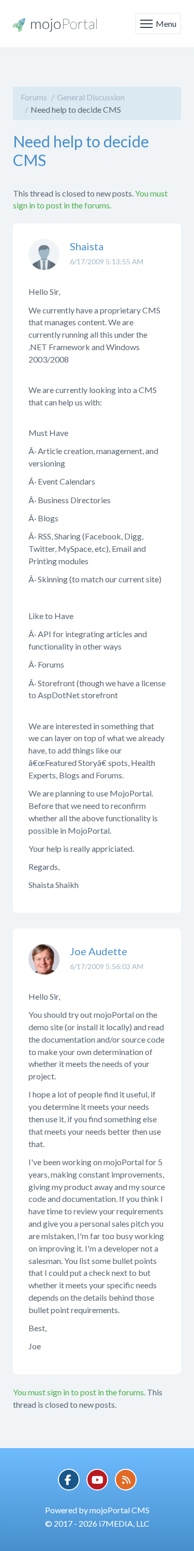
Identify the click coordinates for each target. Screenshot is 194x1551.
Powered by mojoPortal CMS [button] (97, 1510)
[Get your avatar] (43, 262)
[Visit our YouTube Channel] (97, 1479)
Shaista (86, 246)
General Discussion (91, 97)
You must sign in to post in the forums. (79, 1392)
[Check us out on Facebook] (69, 1479)
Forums (34, 97)
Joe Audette (98, 951)
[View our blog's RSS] (126, 1479)
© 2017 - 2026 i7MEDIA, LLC (97, 1523)
